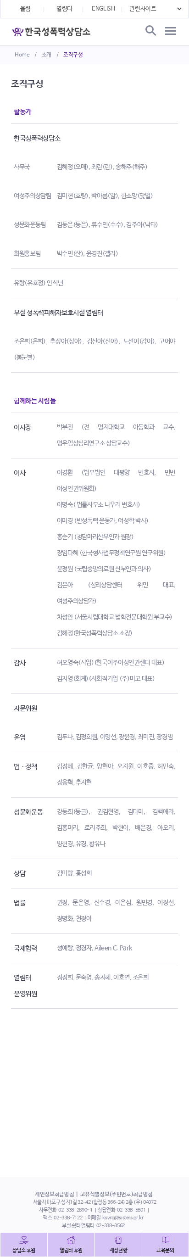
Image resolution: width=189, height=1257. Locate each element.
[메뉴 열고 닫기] (170, 31)
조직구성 (73, 55)
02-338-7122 (68, 1218)
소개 (46, 55)
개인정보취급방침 (54, 1194)
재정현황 (119, 1250)
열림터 (64, 9)
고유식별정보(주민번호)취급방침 (116, 1194)
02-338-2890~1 (75, 1210)
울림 (25, 9)
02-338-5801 (131, 1210)
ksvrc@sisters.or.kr (122, 1218)
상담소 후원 (23, 1250)
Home (22, 55)
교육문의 (165, 1250)
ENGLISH (103, 9)
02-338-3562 (110, 1226)
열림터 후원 (71, 1250)
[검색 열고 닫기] (150, 31)
